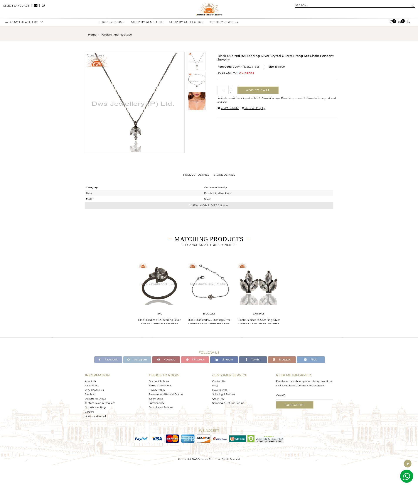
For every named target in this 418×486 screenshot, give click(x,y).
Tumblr (255, 359)
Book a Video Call (95, 416)
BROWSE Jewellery (23, 22)
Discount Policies (159, 381)
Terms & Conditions (160, 385)
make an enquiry (254, 108)
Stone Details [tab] (224, 174)
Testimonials (156, 398)
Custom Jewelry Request (100, 402)
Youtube (169, 359)
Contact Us (218, 381)
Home (92, 34)
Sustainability (156, 402)
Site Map (90, 394)
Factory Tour (92, 385)
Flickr (314, 359)
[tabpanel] (159, 294)
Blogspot (284, 359)
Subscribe (295, 404)
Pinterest (198, 359)
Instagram (140, 359)
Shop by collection (186, 22)
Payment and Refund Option (166, 394)
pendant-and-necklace (116, 34)
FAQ (214, 385)
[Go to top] (407, 463)
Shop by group (112, 22)
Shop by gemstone (147, 22)
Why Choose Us (94, 389)
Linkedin (227, 359)
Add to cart (258, 90)
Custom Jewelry (224, 22)
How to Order (220, 389)
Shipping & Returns (223, 394)
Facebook (111, 359)
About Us (90, 381)
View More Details (208, 205)
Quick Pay (218, 398)
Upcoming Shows (95, 398)
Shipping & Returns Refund (228, 402)
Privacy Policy (157, 389)
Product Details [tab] (196, 174)
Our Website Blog (95, 407)
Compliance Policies (161, 407)
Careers (89, 411)
